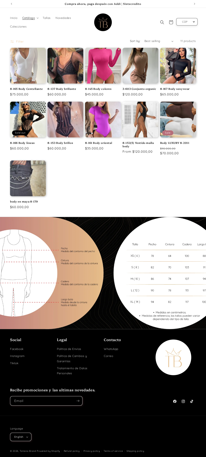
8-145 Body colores (98, 88)
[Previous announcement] (11, 4)
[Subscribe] (77, 401)
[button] (30, 18)
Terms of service (113, 451)
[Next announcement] (194, 4)
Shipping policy (135, 451)
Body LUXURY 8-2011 (175, 142)
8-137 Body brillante (61, 88)
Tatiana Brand (28, 451)
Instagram (17, 356)
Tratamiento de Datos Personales (72, 370)
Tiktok (14, 363)
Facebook (17, 349)
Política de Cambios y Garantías (72, 358)
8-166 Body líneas (22, 142)
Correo (108, 356)
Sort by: (135, 41)
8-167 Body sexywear (175, 88)
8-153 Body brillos (60, 142)
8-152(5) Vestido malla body (138, 144)
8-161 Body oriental (98, 142)
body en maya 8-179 (24, 201)
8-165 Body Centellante (26, 88)
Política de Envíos (69, 349)
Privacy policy (91, 451)
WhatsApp (111, 349)
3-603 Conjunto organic (139, 88)
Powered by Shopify (48, 451)
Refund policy (72, 451)
